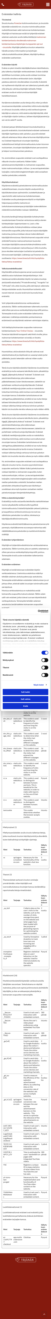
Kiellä (25, 706)
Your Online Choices (24, 331)
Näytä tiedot (39, 685)
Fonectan (18, 23)
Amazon (16, 810)
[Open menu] (48, 4)
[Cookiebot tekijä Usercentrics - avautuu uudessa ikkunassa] (38, 611)
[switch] (45, 660)
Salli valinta (25, 699)
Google (16, 1041)
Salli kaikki (25, 692)
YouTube (17, 1012)
